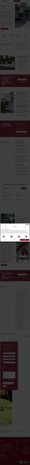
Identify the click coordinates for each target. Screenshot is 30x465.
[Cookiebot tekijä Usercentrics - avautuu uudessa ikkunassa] (26, 224)
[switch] (11, 236)
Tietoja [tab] (25, 226)
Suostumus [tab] (5, 226)
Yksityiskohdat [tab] (15, 226)
